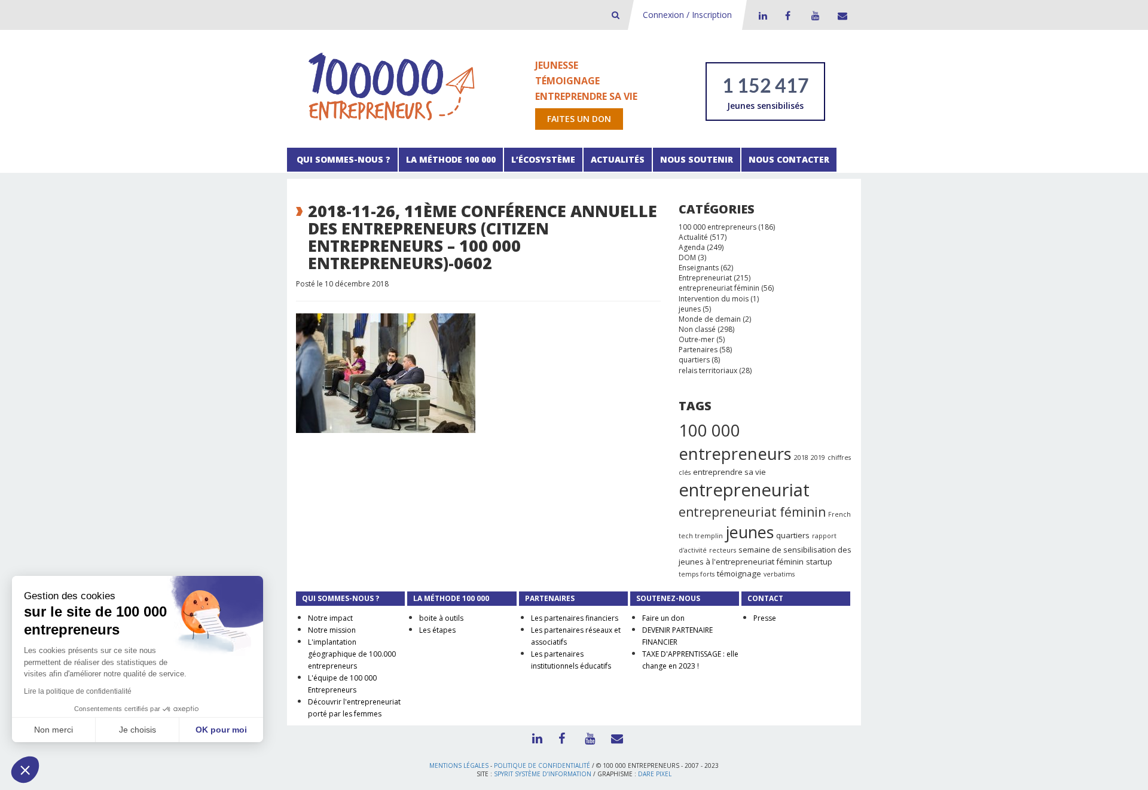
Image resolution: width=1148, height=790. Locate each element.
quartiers (694, 360)
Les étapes (437, 630)
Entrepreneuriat (705, 278)
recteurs (722, 550)
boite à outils (441, 618)
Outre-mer (697, 339)
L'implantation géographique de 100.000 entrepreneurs (352, 654)
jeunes (690, 309)
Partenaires (698, 349)
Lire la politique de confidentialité (78, 691)
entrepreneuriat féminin (719, 288)
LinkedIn (761, 16)
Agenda (692, 247)
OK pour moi (221, 729)
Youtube (814, 16)
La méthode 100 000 (451, 159)
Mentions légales (458, 765)
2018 (801, 457)
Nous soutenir (696, 159)
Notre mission (332, 630)
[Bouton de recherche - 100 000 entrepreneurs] (615, 14)
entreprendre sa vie (729, 471)
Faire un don (663, 618)
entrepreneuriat (744, 490)
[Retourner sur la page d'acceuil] (391, 85)
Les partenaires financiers (574, 618)
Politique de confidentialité (542, 765)
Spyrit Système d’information (542, 774)
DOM (687, 257)
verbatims (779, 574)
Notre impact (330, 618)
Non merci (53, 729)
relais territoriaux (708, 370)
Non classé (697, 329)
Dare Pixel (654, 774)
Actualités (618, 159)
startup (819, 561)
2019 (818, 457)
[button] (25, 769)
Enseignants (699, 268)
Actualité (693, 237)
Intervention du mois (714, 299)
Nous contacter (789, 159)
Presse (764, 618)
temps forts (697, 574)
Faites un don (579, 118)
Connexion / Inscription (687, 14)
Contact (840, 16)
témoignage (739, 573)
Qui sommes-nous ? (342, 159)
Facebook (787, 16)
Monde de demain (710, 319)
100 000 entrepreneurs (717, 227)
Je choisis (137, 729)
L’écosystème (543, 159)
